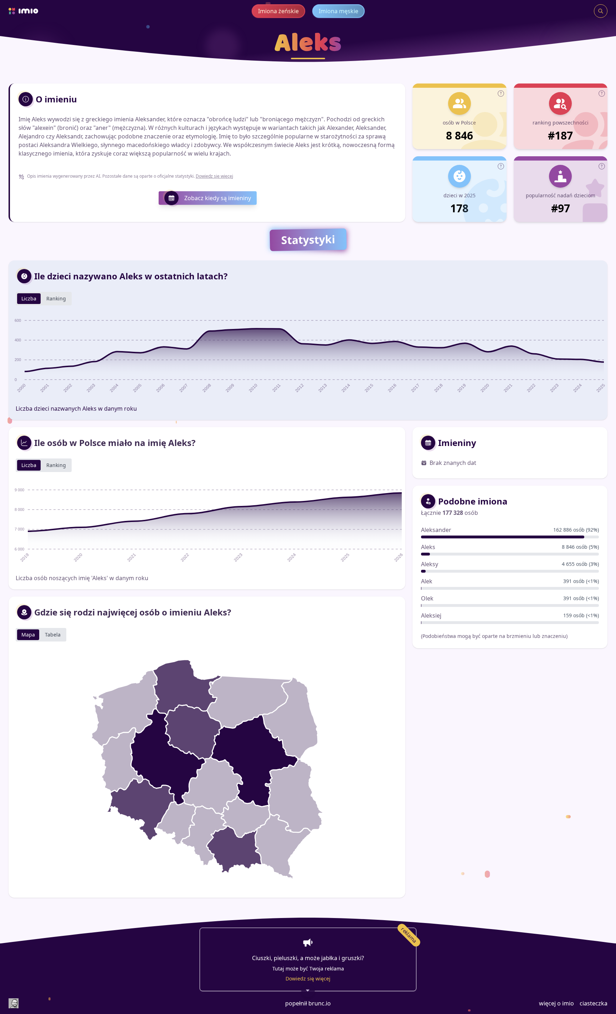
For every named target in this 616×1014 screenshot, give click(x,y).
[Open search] (600, 11)
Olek (427, 598)
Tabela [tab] (53, 634)
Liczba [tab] (28, 298)
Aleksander (436, 530)
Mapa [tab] (28, 634)
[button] (500, 93)
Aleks (428, 547)
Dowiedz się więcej (214, 176)
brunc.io (319, 1003)
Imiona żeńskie (278, 11)
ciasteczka (593, 1003)
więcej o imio (556, 1003)
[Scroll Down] (308, 993)
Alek (426, 581)
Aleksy (429, 564)
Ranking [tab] (56, 298)
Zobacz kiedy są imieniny (217, 198)
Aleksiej (431, 615)
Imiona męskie (338, 11)
